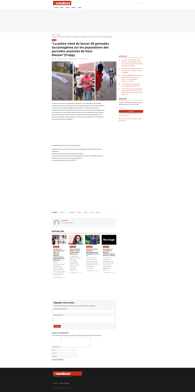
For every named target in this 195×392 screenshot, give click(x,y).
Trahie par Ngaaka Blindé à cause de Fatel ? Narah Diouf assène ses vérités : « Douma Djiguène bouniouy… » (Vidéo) (132, 78)
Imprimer (97, 212)
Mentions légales (64, 383)
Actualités (56, 246)
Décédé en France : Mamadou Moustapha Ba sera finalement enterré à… (92, 252)
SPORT (79, 7)
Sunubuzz (65, 59)
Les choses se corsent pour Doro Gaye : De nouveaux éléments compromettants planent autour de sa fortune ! (59, 254)
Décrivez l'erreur (58, 315)
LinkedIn (79, 212)
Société (54, 40)
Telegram (85, 212)
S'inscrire (131, 111)
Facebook (61, 212)
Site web (54, 356)
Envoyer (57, 326)
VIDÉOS (73, 7)
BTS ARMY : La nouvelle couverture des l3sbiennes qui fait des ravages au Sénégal (132, 70)
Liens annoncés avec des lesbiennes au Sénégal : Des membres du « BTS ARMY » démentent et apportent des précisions (132, 91)
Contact (55, 383)
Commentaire (56, 347)
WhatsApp (72, 212)
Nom (54, 350)
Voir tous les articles (67, 223)
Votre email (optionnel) (60, 309)
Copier (91, 212)
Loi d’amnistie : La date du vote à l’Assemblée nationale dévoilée (131, 85)
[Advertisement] (97, 21)
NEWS (61, 7)
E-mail (54, 353)
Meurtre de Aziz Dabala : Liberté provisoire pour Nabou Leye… (75, 251)
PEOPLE (68, 7)
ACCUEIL (56, 7)
